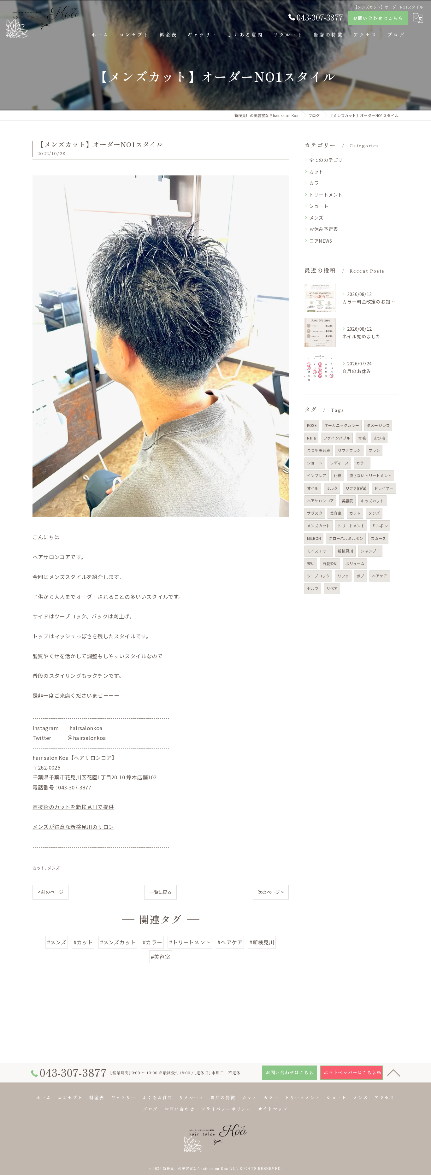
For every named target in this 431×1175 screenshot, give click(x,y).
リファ (343, 575)
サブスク (314, 513)
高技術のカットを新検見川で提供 (73, 807)
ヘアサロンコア (320, 500)
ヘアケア (379, 575)
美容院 (347, 500)
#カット (83, 942)
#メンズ (57, 942)
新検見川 (345, 550)
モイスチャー (318, 550)
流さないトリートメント (370, 475)
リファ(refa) (356, 488)
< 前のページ (50, 892)
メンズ (53, 868)
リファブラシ (349, 450)
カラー (316, 183)
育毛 (362, 437)
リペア (332, 588)
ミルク (332, 488)
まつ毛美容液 (318, 450)
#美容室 (160, 956)
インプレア (316, 475)
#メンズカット (118, 942)
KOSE (312, 425)
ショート (318, 206)
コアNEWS (320, 240)
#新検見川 (261, 942)
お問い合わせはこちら (378, 18)
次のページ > (271, 892)
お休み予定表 (323, 229)
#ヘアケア (229, 942)
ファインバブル (336, 437)
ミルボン (380, 525)
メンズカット (318, 525)
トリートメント (326, 194)
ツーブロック (318, 575)
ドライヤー (383, 488)
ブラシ (374, 450)
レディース (339, 462)
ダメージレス (378, 425)
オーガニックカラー (341, 425)
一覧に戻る (160, 892)
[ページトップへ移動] (393, 1072)
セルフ (313, 588)
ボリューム (355, 563)
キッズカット (372, 500)
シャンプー (370, 550)
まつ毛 (379, 437)
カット (38, 868)
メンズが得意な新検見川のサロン (73, 826)
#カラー (152, 942)
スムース (378, 538)
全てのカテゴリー (328, 159)
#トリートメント (189, 942)
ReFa (311, 437)
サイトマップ (273, 1109)
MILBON (314, 538)
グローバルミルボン (345, 538)
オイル (313, 488)
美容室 (336, 513)
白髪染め (330, 563)
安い (311, 563)
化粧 (337, 475)
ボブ (360, 575)
